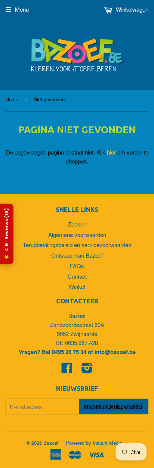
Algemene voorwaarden (77, 234)
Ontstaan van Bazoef (77, 255)
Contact (77, 276)
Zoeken (77, 224)
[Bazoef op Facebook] (67, 370)
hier (111, 152)
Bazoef (51, 442)
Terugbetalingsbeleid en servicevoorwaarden (77, 245)
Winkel (77, 286)
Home (12, 99)
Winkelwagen (131, 9)
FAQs (77, 266)
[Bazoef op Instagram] (87, 370)
